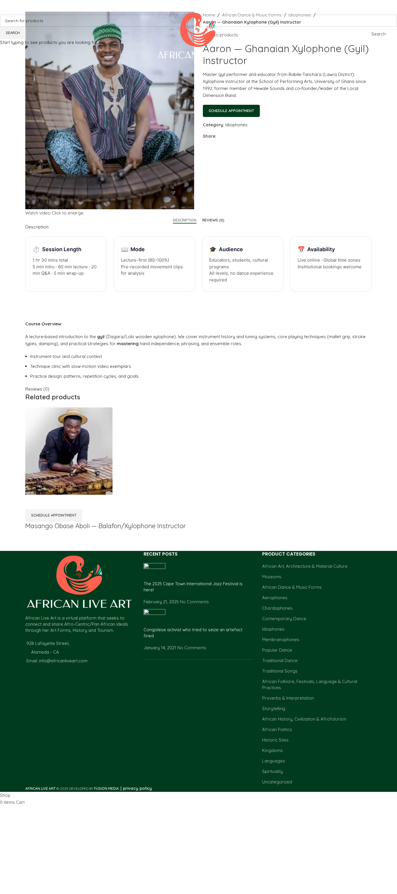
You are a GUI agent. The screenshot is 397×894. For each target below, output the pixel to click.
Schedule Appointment (231, 110)
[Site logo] (198, 33)
